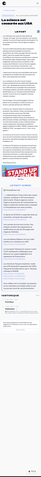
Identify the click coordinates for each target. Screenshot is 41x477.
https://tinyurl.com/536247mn (14, 220)
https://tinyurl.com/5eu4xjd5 (14, 244)
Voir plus (20, 179)
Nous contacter (20, 329)
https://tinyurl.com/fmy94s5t (14, 210)
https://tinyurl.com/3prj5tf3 (13, 274)
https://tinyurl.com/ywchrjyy (14, 278)
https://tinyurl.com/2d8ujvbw (14, 259)
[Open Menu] (37, 3)
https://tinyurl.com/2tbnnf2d (14, 276)
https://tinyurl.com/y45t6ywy (14, 234)
